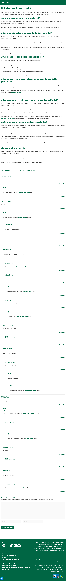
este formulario (22, 217)
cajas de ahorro (5, 159)
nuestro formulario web (28, 413)
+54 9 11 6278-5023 (12, 555)
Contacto (5, 554)
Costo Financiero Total (7, 118)
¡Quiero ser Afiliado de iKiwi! (10, 550)
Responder (62, 184)
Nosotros (11, 554)
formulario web (29, 438)
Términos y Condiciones (8, 563)
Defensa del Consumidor (9, 565)
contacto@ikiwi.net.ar (12, 559)
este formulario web (24, 192)
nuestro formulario (17, 42)
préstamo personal (16, 92)
